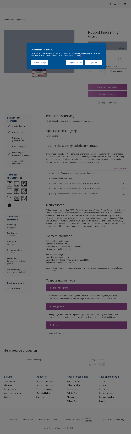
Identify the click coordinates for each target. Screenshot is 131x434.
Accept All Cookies (75, 62)
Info (78, 55)
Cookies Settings (39, 62)
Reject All (93, 62)
